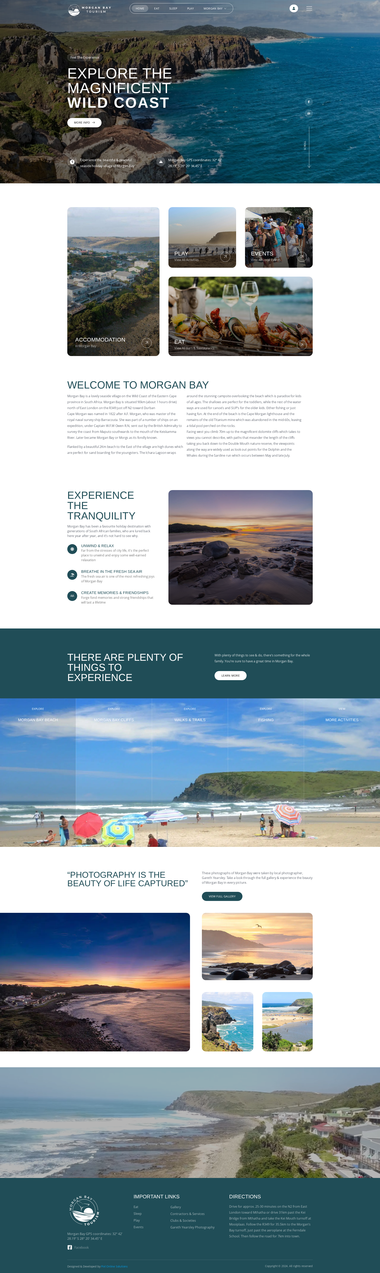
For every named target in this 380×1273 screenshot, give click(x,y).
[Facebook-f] (309, 102)
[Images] (309, 113)
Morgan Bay (213, 8)
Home (140, 8)
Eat (156, 8)
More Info (82, 122)
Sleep (173, 8)
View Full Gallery (222, 896)
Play (190, 8)
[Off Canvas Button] (309, 8)
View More (38, 843)
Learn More (230, 675)
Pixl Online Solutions (114, 1266)
